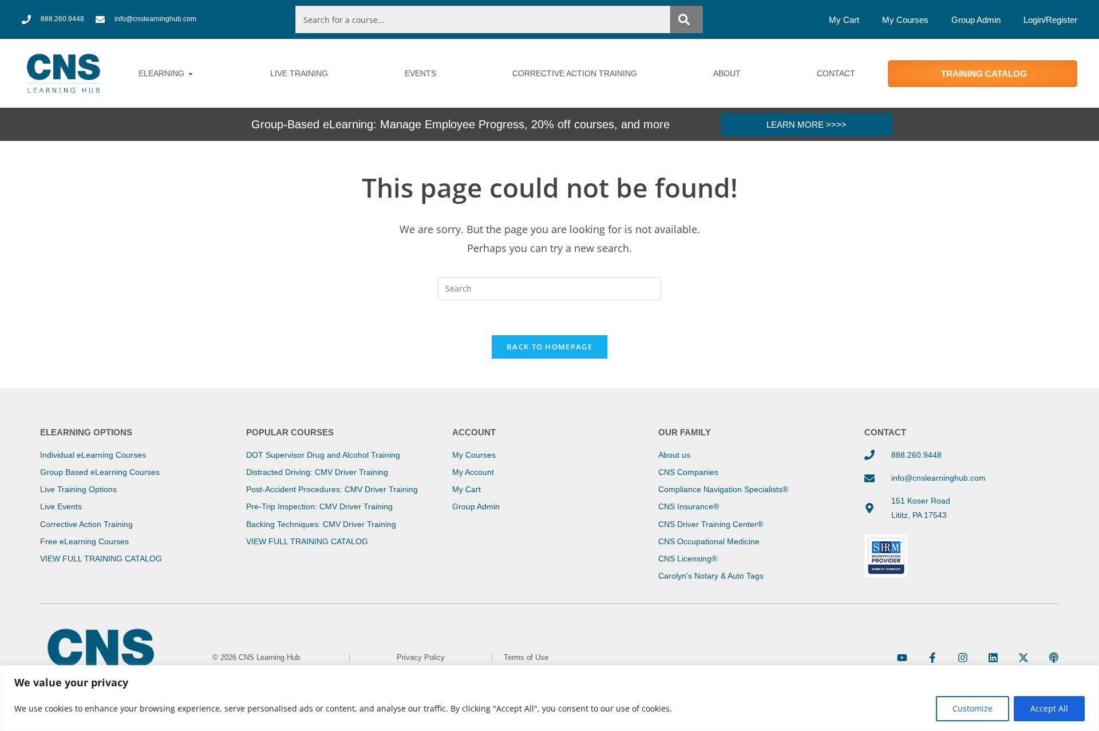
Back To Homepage (549, 346)
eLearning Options (86, 432)
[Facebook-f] (932, 658)
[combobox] (482, 19)
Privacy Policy (421, 657)
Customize (972, 708)
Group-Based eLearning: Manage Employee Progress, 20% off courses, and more (460, 124)
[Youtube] (902, 658)
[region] (549, 698)
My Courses (905, 20)
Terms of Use (526, 657)
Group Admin (976, 20)
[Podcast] (1054, 658)
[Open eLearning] (190, 74)
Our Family (684, 432)
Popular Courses (290, 432)
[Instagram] (963, 658)
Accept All (1049, 708)
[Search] (686, 19)
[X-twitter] (1023, 658)
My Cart (844, 20)
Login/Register (1050, 20)
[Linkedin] (993, 658)
